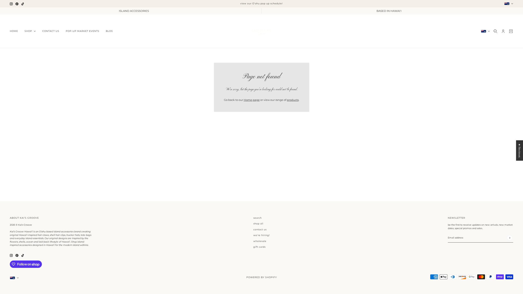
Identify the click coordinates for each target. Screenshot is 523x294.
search (257, 217)
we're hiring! (261, 235)
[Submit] (509, 238)
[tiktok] (23, 3)
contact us (260, 229)
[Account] (503, 31)
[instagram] (11, 3)
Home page (252, 99)
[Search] (495, 31)
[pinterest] (17, 3)
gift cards (259, 246)
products (293, 99)
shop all (258, 223)
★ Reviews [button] (519, 150)
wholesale (259, 241)
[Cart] (511, 31)
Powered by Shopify (261, 277)
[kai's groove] (261, 31)
